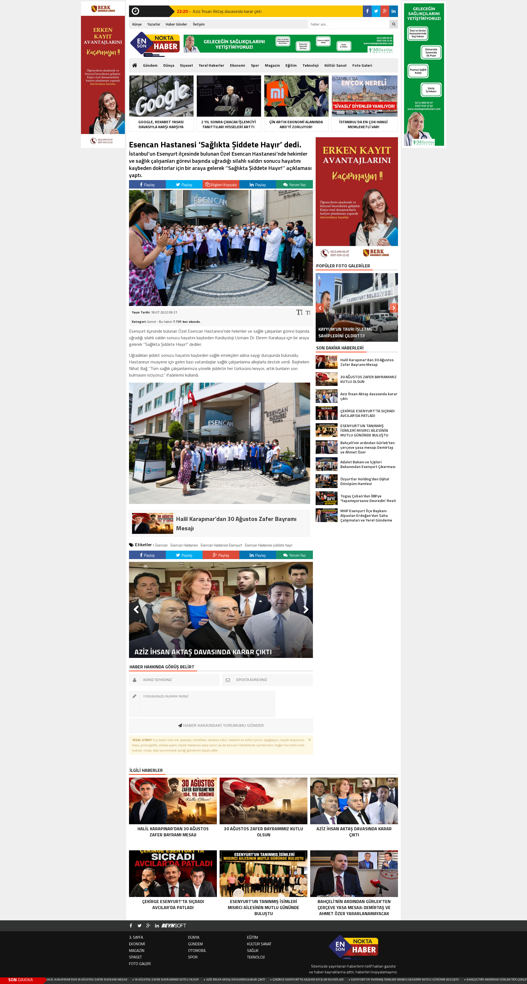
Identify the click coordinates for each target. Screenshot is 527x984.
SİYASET (135, 957)
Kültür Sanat (335, 65)
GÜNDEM (195, 944)
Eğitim (291, 65)
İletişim (199, 24)
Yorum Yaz (297, 184)
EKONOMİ (137, 944)
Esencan (161, 545)
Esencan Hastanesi (184, 545)
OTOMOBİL (197, 950)
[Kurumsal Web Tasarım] (173, 926)
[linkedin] (393, 11)
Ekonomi (237, 65)
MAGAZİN (136, 950)
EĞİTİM (252, 937)
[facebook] (367, 11)
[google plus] (384, 11)
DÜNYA (193, 937)
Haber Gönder (176, 24)
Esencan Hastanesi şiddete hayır (269, 545)
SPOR (193, 957)
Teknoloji (310, 65)
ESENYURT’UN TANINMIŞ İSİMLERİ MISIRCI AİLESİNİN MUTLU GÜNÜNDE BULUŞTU (345, 979)
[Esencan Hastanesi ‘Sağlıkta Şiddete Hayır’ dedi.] (221, 304)
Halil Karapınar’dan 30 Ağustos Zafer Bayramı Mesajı (241, 13)
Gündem (150, 65)
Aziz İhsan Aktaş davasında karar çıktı (176, 979)
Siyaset (186, 65)
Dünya (168, 65)
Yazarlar (153, 24)
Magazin (272, 65)
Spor (255, 65)
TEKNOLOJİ (256, 957)
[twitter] (376, 11)
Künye (137, 24)
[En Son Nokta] (155, 44)
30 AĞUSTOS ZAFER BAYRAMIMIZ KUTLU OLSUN (107, 979)
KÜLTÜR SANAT (259, 944)
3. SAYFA (136, 937)
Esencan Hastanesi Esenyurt (221, 545)
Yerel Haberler (211, 65)
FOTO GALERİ (140, 963)
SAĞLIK (253, 950)
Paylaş (149, 184)
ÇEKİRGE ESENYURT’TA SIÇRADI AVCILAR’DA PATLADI (248, 979)
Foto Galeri (362, 65)
